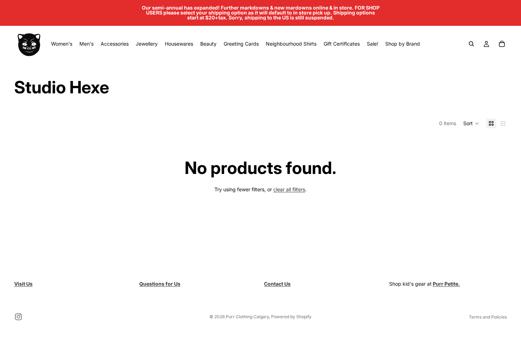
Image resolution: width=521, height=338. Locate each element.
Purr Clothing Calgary (247, 316)
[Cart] (502, 44)
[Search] (471, 44)
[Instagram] (18, 317)
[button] (471, 123)
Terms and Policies (488, 317)
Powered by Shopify (291, 316)
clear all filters (289, 189)
